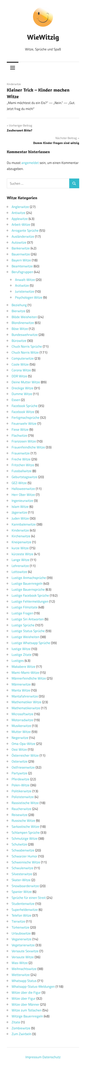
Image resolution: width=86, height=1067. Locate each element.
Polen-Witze (21, 785)
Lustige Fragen (22, 613)
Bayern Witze (21, 260)
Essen (16, 399)
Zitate (16, 1022)
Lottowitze (19, 571)
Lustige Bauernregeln (27, 583)
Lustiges (18, 660)
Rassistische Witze (25, 802)
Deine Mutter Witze (26, 382)
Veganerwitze (22, 939)
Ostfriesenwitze (23, 767)
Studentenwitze (23, 903)
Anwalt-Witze (25, 279)
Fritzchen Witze (23, 465)
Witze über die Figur (26, 992)
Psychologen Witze (28, 297)
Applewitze (20, 218)
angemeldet (30, 162)
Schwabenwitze (23, 850)
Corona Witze (21, 370)
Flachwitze (19, 435)
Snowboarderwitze (25, 886)
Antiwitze (18, 212)
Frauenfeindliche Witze (28, 447)
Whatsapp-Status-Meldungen (33, 986)
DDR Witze (19, 376)
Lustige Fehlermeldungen (30, 601)
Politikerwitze (22, 791)
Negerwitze (20, 737)
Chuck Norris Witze (25, 352)
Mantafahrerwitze (25, 696)
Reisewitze (20, 814)
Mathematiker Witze (26, 702)
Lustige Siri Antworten (28, 619)
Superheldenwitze (25, 909)
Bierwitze (18, 311)
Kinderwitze (14, 84)
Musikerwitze (21, 725)
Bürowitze (19, 340)
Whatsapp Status (24, 980)
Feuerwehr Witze (24, 423)
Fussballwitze (22, 471)
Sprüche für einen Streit (29, 897)
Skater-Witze (21, 880)
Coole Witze (20, 364)
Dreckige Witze (22, 388)
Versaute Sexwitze (25, 951)
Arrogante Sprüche (25, 230)
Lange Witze (21, 559)
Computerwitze (23, 358)
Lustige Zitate (22, 654)
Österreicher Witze (25, 755)
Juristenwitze (24, 291)
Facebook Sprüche (25, 405)
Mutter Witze (21, 731)
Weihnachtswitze (24, 968)
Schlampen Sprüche (26, 832)
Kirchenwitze (21, 536)
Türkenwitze (20, 927)
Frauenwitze (21, 453)
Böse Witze (20, 328)
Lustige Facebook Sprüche (30, 595)
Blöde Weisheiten (24, 317)
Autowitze (19, 242)
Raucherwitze (21, 808)
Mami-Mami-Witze (25, 672)
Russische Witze (23, 820)
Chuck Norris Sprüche (27, 346)
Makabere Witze (23, 666)
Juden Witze (20, 518)
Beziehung (19, 305)
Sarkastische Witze (25, 826)
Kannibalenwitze (24, 524)
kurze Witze (20, 548)
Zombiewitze (21, 1028)
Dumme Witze (22, 393)
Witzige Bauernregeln (27, 1016)
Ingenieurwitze (22, 500)
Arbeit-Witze (21, 224)
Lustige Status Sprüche (28, 631)
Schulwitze (19, 844)
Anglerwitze (20, 206)
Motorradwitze (22, 720)
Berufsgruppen (22, 272)
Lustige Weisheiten (25, 636)
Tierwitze (18, 921)
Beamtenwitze (22, 266)
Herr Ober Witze (23, 494)
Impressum (33, 1057)
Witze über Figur (24, 998)
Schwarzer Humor (24, 856)
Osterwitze (20, 761)
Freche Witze (21, 459)
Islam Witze (20, 506)
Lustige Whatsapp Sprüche (31, 642)
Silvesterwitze (22, 874)
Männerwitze (21, 684)
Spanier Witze (22, 891)
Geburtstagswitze (24, 477)
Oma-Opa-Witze (23, 743)
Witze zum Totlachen (27, 1010)
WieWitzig (43, 36)
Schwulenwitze (22, 868)
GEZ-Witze (19, 482)
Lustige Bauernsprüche (28, 589)
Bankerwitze (21, 248)
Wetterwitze (21, 974)
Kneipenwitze (21, 542)
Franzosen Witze (24, 441)
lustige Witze (21, 648)
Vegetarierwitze (23, 945)
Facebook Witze (23, 411)
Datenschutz (51, 1057)
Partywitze (19, 773)
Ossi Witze (19, 749)
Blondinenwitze (23, 322)
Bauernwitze (21, 254)
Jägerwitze (19, 512)
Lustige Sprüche (23, 625)
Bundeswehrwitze (25, 334)
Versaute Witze (23, 957)
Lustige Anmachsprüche (29, 577)
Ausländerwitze (23, 236)
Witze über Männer (25, 1004)
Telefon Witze (21, 915)
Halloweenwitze (23, 488)
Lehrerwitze (20, 565)
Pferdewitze (20, 779)
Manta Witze (21, 690)
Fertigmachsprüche (25, 417)
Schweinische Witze (26, 862)
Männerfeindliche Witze (29, 678)
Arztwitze (22, 285)
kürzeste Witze (22, 554)
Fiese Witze (20, 429)
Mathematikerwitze (26, 708)
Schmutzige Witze (25, 838)
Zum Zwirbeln (21, 1034)
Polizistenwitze (23, 796)
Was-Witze (20, 962)
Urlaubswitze (21, 933)
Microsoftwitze (22, 714)
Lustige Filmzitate (25, 607)
